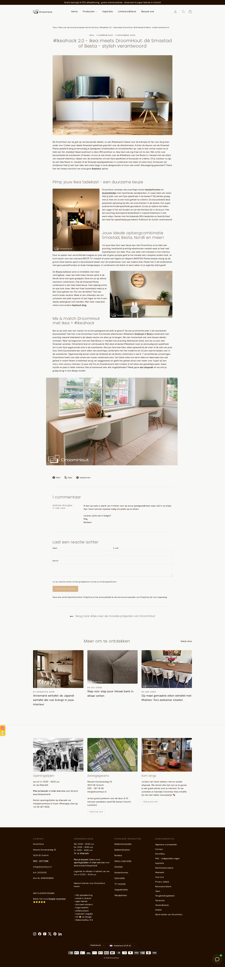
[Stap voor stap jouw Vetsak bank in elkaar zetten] (112, 667)
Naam (55, 548)
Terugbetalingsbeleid (164, 895)
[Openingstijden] (58, 755)
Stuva (59, 271)
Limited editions (127, 11)
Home (74, 11)
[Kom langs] (167, 755)
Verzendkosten (162, 905)
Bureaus (118, 855)
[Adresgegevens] (112, 755)
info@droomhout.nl (42, 867)
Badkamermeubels (123, 844)
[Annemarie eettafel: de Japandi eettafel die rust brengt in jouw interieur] (58, 669)
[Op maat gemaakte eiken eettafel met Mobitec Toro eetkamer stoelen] (167, 669)
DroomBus (160, 853)
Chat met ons (96, 811)
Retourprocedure (163, 886)
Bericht (55, 561)
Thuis (55, 27)
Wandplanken (120, 895)
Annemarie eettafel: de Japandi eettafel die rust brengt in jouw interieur (53, 700)
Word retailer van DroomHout (169, 914)
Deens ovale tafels (122, 861)
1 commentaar (105, 35)
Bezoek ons (147, 11)
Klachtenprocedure (164, 868)
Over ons (159, 877)
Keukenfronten (121, 872)
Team (157, 891)
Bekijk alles (186, 641)
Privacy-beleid (162, 882)
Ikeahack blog (79, 305)
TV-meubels (120, 884)
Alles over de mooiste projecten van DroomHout (78, 27)
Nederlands (95, 945)
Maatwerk (159, 872)
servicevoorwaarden (126, 597)
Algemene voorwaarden (166, 844)
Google (88, 917)
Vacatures (160, 900)
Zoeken (158, 910)
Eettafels (118, 867)
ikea (91, 35)
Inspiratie (107, 11)
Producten (89, 11)
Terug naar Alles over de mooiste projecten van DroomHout (114, 616)
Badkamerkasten (122, 849)
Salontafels (119, 878)
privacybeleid (105, 597)
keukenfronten (153, 189)
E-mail (115, 548)
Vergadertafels (121, 889)
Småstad (139, 334)
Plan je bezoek (150, 801)
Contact (159, 849)
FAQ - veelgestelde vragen (167, 858)
